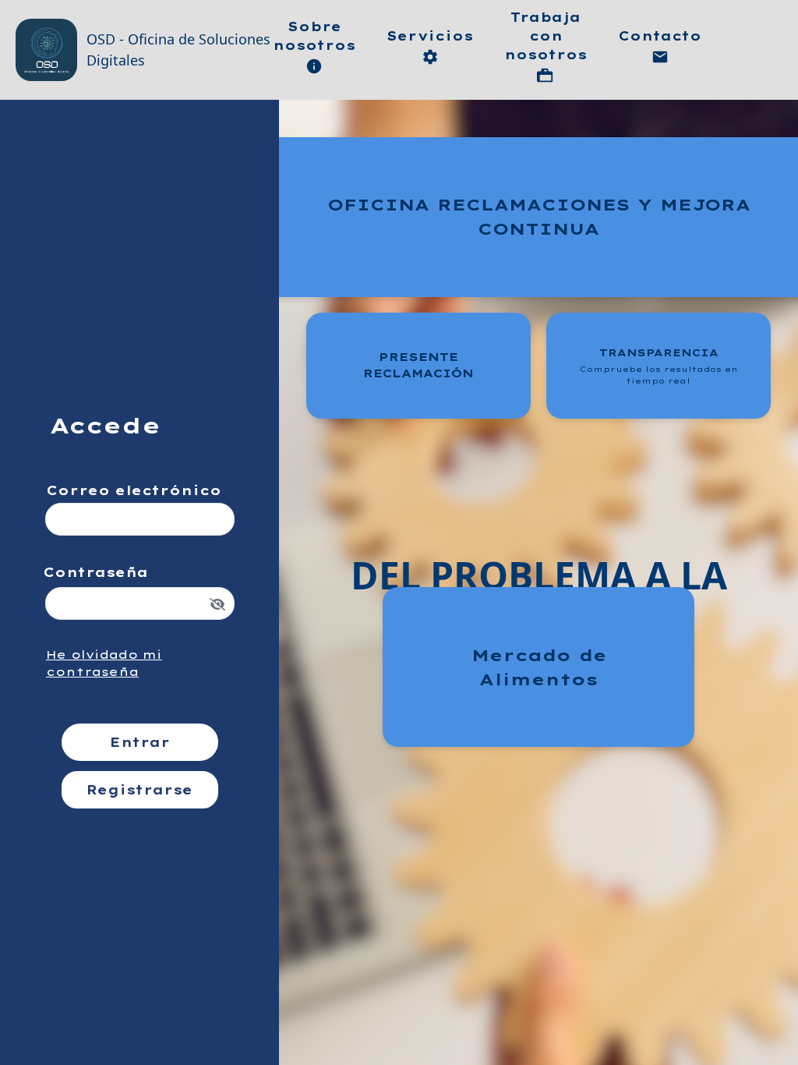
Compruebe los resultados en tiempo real (659, 374)
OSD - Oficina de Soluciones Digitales (178, 49)
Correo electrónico (133, 490)
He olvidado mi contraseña (104, 663)
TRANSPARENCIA (659, 365)
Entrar (140, 742)
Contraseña (95, 572)
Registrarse (139, 790)
